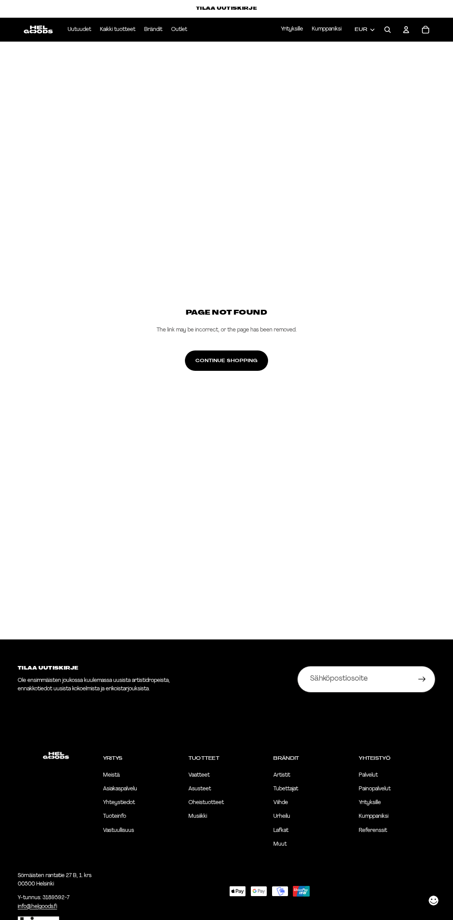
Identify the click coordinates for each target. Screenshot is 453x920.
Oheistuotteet (206, 803)
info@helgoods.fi (37, 906)
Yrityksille (292, 29)
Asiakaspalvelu (120, 789)
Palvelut (368, 775)
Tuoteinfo (114, 817)
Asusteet (199, 789)
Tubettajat (285, 789)
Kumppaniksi (327, 29)
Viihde (280, 803)
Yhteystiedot (119, 803)
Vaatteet (199, 775)
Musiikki (197, 817)
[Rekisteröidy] (422, 679)
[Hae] (387, 29)
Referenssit (373, 830)
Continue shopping (226, 360)
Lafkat (280, 830)
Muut (280, 844)
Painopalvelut (375, 789)
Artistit (281, 775)
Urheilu (281, 817)
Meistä (111, 775)
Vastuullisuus (118, 830)
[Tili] (406, 29)
